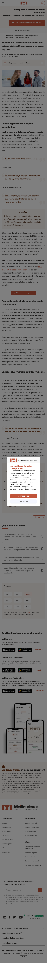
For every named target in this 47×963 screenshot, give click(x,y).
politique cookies (29, 489)
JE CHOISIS (23, 501)
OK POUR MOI (23, 496)
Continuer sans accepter (22, 463)
